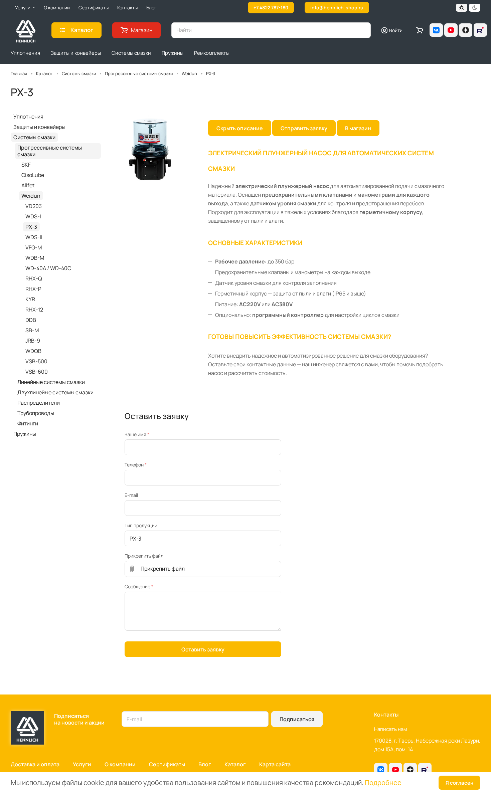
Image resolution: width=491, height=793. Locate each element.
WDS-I (33, 216)
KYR (30, 299)
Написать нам (390, 729)
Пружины (24, 433)
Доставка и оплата (35, 764)
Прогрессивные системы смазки (49, 151)
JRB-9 (32, 340)
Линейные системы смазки (51, 382)
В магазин (358, 128)
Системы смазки (34, 137)
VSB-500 (36, 361)
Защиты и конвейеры (39, 127)
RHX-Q (33, 278)
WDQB (33, 351)
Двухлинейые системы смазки (55, 392)
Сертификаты (167, 764)
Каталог (235, 764)
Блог (204, 764)
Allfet (27, 185)
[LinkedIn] (480, 30)
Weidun (30, 195)
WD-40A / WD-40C (48, 268)
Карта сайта (275, 764)
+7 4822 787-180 (271, 7)
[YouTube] (451, 30)
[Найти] (362, 30)
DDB (30, 320)
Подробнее (383, 782)
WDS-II (33, 237)
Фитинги (27, 423)
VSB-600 (36, 371)
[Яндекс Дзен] (465, 30)
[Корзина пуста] (419, 30)
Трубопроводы (35, 413)
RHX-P (33, 288)
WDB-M (34, 257)
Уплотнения (28, 116)
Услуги (82, 764)
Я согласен (459, 782)
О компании (120, 764)
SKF (26, 164)
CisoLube (32, 175)
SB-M (32, 330)
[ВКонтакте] (436, 30)
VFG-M (33, 247)
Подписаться (297, 719)
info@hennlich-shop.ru (336, 7)
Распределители (38, 402)
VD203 (33, 206)
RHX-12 (34, 309)
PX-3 (31, 226)
